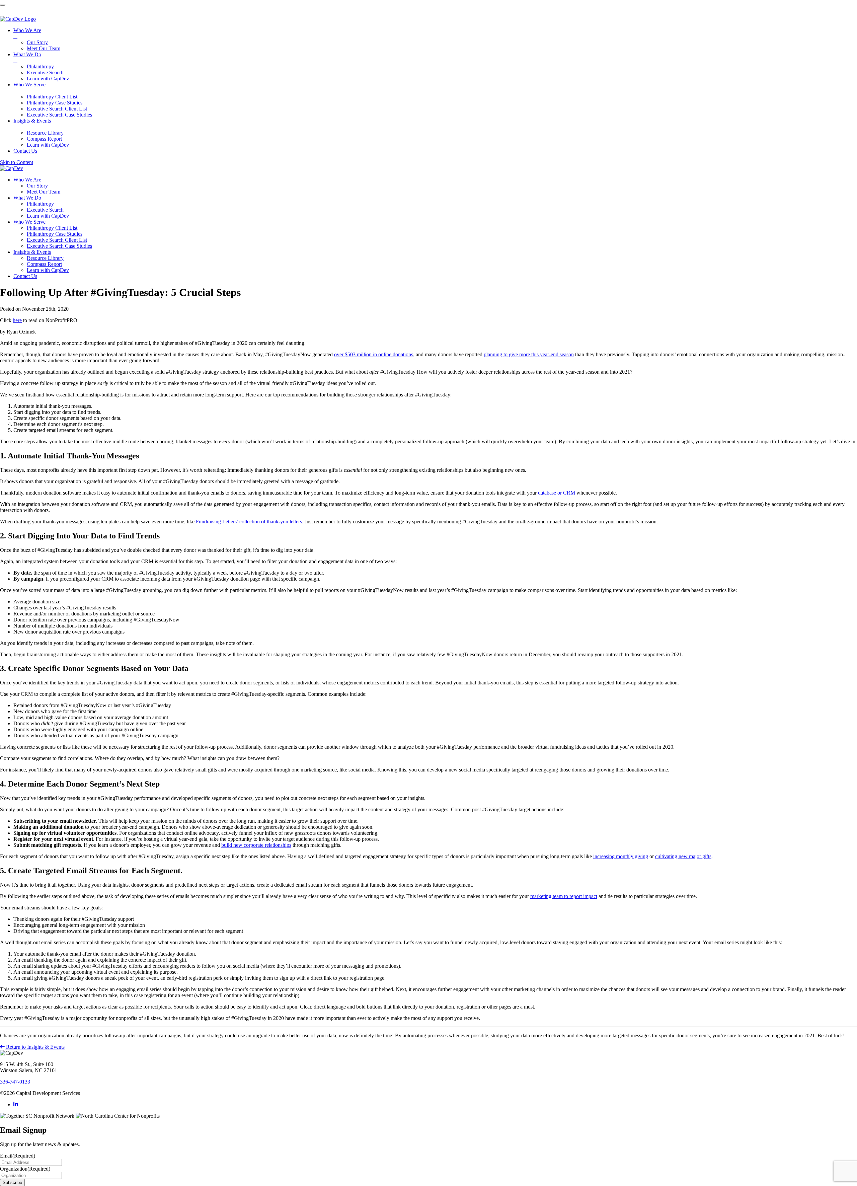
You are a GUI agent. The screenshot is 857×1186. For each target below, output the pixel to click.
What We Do (27, 198)
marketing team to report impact (563, 896)
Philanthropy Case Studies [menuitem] (54, 102)
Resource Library (45, 258)
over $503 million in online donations (373, 354)
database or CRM (556, 493)
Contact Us (25, 276)
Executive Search (45, 210)
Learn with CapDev (48, 216)
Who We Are (27, 179)
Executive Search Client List (57, 240)
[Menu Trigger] (2, 5)
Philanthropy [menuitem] (40, 66)
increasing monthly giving (620, 856)
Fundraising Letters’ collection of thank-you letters (249, 521)
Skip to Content (16, 162)
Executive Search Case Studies (59, 246)
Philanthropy (40, 204)
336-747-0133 (15, 1082)
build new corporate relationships (256, 845)
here (17, 320)
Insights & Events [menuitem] (32, 124)
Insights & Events (32, 252)
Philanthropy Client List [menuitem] (52, 96)
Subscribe (12, 1182)
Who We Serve (29, 222)
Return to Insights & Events (35, 1047)
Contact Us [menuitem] (25, 151)
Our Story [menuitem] (37, 42)
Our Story (37, 186)
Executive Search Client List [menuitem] (57, 109)
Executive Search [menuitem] (45, 72)
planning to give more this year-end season (529, 354)
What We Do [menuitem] (27, 57)
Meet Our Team (43, 192)
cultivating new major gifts (683, 856)
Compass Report (44, 264)
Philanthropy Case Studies (54, 234)
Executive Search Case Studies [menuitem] (59, 115)
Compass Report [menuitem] (44, 139)
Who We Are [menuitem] (27, 33)
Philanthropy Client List (52, 228)
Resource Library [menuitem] (45, 133)
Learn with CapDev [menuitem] (48, 78)
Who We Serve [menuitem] (29, 87)
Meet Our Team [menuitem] (43, 48)
